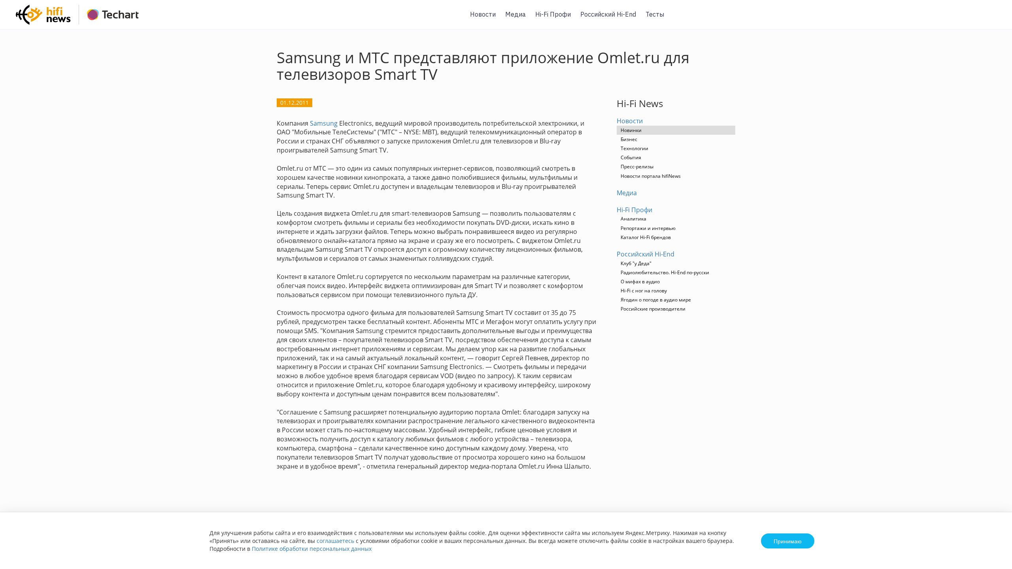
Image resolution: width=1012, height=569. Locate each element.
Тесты (655, 14)
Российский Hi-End (608, 14)
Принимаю (788, 541)
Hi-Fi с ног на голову (644, 290)
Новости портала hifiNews (651, 176)
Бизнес (629, 139)
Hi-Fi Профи (553, 14)
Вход (993, 19)
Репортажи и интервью (648, 228)
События (631, 157)
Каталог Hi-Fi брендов (646, 237)
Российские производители (653, 308)
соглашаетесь (335, 541)
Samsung (324, 123)
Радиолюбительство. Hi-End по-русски (665, 272)
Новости (483, 14)
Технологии (634, 148)
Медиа (515, 14)
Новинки (631, 130)
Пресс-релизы (637, 166)
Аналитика (633, 218)
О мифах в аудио (640, 281)
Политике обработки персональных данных (312, 548)
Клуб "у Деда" (636, 263)
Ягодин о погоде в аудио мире (656, 299)
